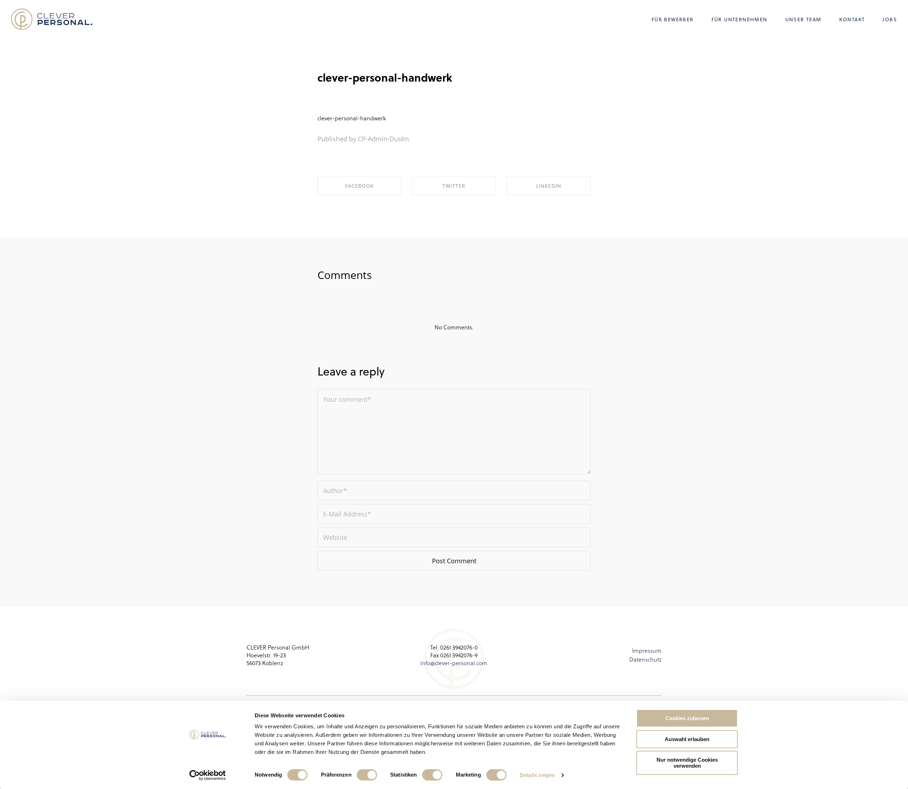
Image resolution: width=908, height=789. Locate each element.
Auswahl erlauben (687, 739)
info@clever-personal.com (453, 663)
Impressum (646, 650)
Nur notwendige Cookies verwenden (687, 763)
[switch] (367, 774)
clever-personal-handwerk (384, 77)
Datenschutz (645, 659)
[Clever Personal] (52, 19)
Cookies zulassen (687, 718)
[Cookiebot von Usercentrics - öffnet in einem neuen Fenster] (208, 775)
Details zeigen (537, 775)
